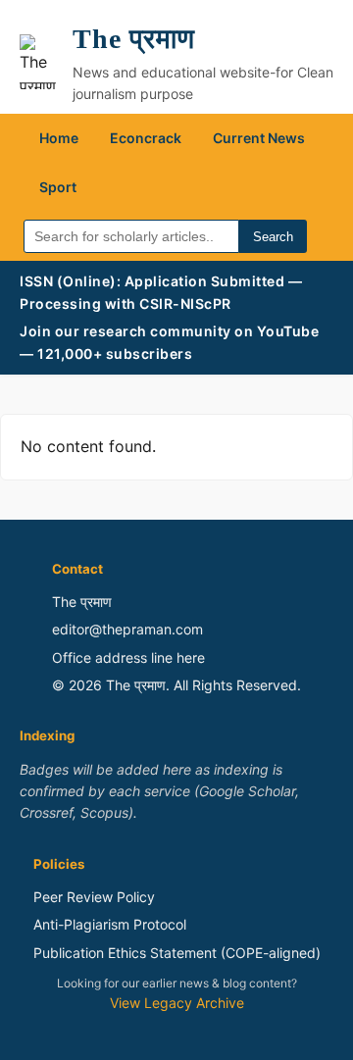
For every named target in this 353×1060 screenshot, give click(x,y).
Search (273, 236)
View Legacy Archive (177, 1002)
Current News (259, 137)
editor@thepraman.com (127, 629)
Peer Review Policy (94, 896)
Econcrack (145, 137)
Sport (57, 186)
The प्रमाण (134, 39)
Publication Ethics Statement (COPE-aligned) (177, 952)
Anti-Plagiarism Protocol (109, 924)
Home (58, 137)
